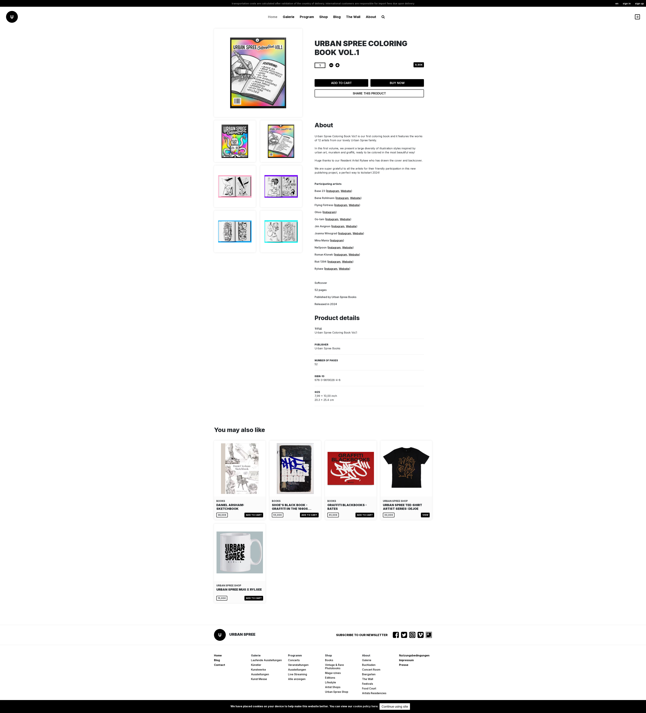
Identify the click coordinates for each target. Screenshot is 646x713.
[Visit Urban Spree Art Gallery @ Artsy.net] (429, 635)
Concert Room (371, 669)
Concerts (294, 660)
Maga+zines (333, 673)
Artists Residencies (374, 693)
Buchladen (368, 665)
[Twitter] (404, 635)
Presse (403, 665)
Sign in (627, 3)
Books (329, 660)
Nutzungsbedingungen (414, 655)
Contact (219, 665)
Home (272, 17)
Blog (337, 17)
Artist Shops (332, 687)
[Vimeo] (420, 635)
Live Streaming (297, 674)
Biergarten (368, 674)
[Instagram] (412, 635)
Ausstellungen (260, 674)
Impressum (406, 660)
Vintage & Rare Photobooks (334, 666)
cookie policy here (365, 706)
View (425, 514)
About (371, 17)
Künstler (256, 665)
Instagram (333, 191)
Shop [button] (323, 17)
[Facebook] (396, 635)
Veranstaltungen (298, 665)
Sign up (639, 3)
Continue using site (395, 706)
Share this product (369, 93)
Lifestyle (330, 682)
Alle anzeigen (297, 679)
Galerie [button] (288, 17)
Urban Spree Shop (336, 691)
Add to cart (341, 83)
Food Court (369, 688)
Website (346, 191)
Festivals (367, 683)
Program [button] (307, 17)
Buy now (397, 83)
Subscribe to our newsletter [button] (362, 635)
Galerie (366, 660)
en (616, 3)
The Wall (353, 17)
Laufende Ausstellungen (266, 660)
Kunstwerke (258, 669)
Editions (330, 677)
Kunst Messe (259, 679)
